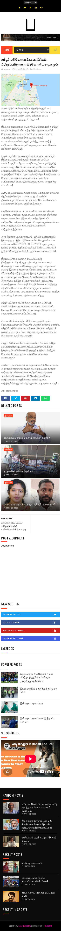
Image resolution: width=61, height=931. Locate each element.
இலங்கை (37, 69)
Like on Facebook (11, 622)
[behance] (41, 7)
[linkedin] (30, 7)
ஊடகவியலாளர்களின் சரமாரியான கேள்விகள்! (35, 879)
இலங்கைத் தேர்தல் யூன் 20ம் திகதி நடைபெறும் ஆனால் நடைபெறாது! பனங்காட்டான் (37, 824)
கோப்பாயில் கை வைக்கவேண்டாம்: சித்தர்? (27, 437)
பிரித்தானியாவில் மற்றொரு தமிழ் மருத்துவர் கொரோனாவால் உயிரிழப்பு (40, 807)
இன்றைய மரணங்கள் (31, 703)
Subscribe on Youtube (14, 630)
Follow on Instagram (13, 638)
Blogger (48, 926)
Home (7, 50)
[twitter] (25, 7)
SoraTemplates (25, 926)
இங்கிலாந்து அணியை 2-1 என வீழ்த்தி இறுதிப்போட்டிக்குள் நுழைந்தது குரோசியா (36, 677)
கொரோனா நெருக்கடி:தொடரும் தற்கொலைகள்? (29, 504)
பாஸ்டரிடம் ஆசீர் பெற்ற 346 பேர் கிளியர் (39, 839)
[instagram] (36, 7)
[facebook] (19, 7)
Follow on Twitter (12, 614)
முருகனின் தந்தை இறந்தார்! (19, 471)
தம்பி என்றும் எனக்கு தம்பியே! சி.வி (38, 894)
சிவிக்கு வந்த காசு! (32, 863)
